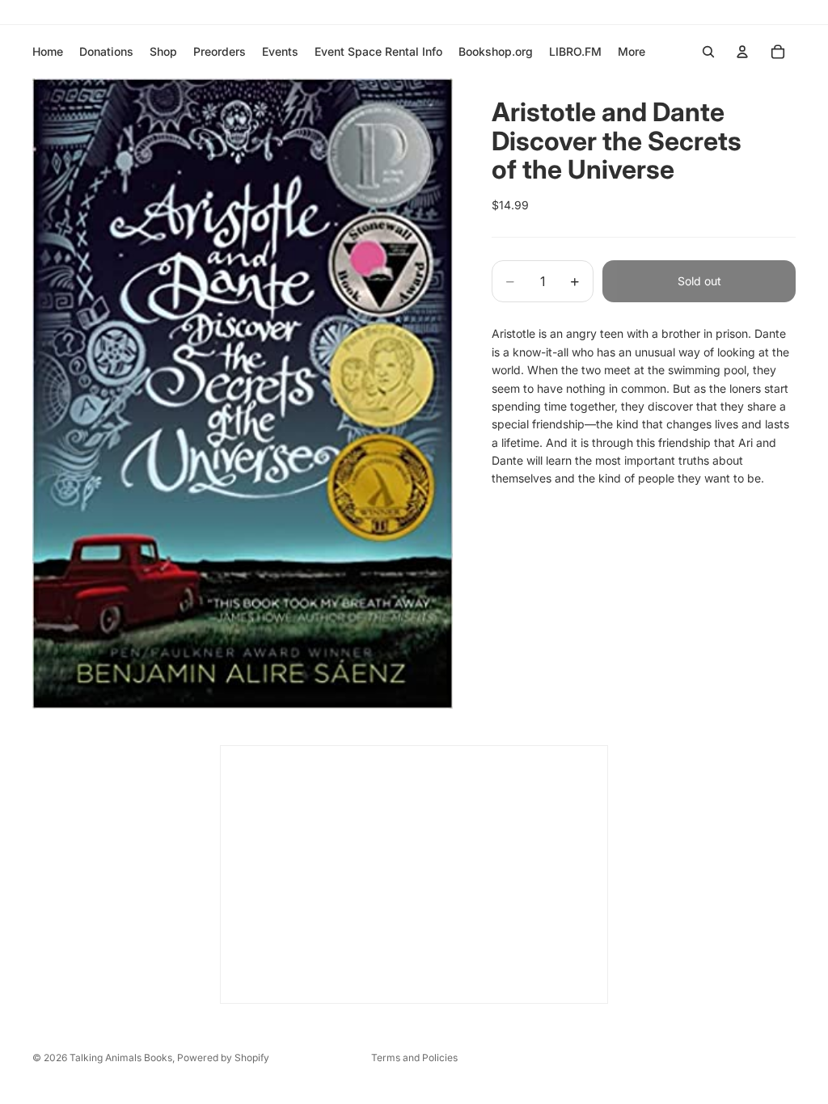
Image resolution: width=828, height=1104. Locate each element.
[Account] (742, 52)
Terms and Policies (414, 1057)
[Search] (708, 52)
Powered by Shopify (223, 1057)
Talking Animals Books (121, 1057)
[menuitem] (631, 51)
